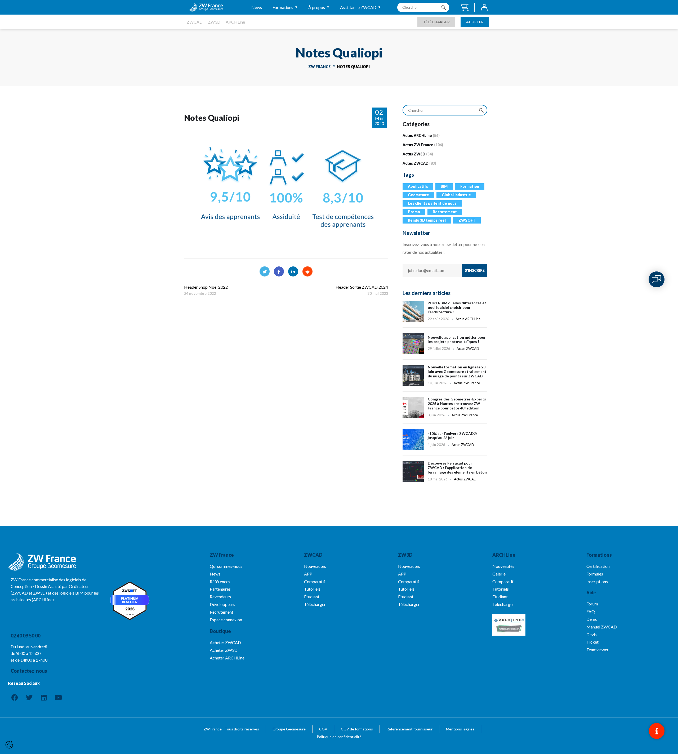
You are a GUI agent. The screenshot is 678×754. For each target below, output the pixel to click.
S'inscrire (475, 270)
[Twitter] (265, 271)
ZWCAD (195, 21)
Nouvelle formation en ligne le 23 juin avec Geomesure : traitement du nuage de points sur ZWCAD (445, 378)
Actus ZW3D (414, 154)
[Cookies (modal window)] (9, 745)
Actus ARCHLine (417, 135)
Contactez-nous (29, 671)
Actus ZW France (418, 144)
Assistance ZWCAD (358, 7)
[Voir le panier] (464, 7)
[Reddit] (307, 271)
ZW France (319, 66)
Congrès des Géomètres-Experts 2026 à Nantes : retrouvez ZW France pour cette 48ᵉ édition (445, 410)
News (256, 7)
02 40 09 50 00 (25, 636)
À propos (316, 7)
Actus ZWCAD (416, 163)
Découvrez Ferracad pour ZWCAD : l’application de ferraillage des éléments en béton (445, 474)
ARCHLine (235, 21)
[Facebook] (279, 271)
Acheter (475, 22)
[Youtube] (58, 697)
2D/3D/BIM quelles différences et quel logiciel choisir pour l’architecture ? (445, 311)
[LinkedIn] (293, 271)
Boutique (220, 631)
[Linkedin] (43, 697)
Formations (283, 7)
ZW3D (214, 21)
